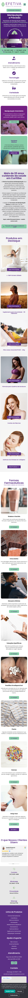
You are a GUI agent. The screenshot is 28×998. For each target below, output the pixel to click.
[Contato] (14, 869)
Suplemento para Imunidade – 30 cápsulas (14, 312)
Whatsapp (14, 881)
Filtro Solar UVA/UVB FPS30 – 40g (14, 350)
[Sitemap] (14, 898)
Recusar (19, 991)
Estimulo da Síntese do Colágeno (14, 460)
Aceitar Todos (10, 991)
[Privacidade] (14, 888)
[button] (24, 4)
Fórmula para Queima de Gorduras (14, 386)
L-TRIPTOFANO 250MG (14, 275)
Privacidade (14, 891)
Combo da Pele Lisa (14, 423)
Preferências (14, 995)
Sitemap (14, 901)
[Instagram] (15, 962)
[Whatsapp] (14, 878)
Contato (14, 872)
